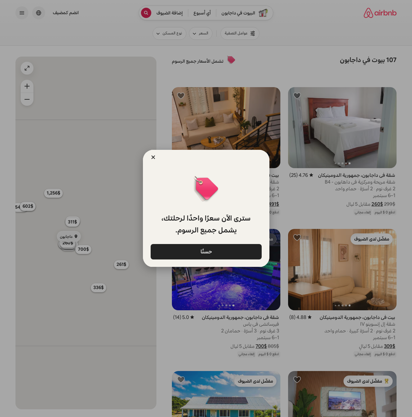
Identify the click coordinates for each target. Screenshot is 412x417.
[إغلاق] (153, 157)
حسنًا (206, 251)
